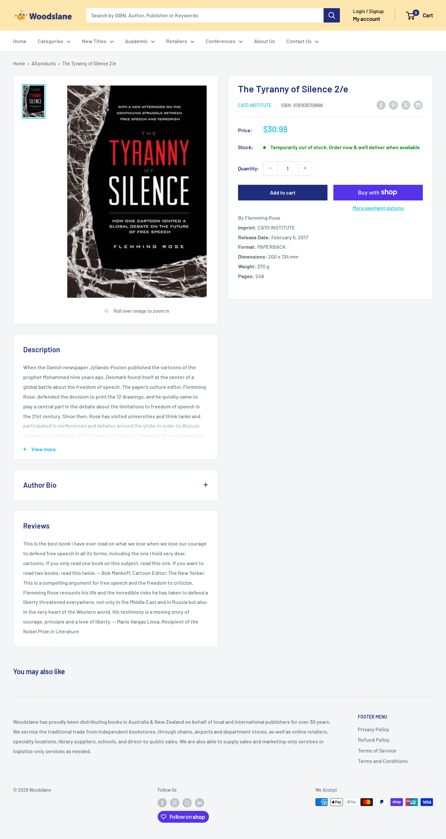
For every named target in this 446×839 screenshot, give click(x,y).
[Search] (332, 15)
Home (19, 41)
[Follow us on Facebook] (162, 802)
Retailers (176, 41)
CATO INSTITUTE (254, 105)
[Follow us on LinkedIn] (199, 802)
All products (44, 63)
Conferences (220, 41)
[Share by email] (418, 105)
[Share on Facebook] (381, 105)
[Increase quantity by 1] (305, 168)
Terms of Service (377, 750)
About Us (264, 41)
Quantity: (248, 168)
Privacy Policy (373, 729)
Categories (50, 41)
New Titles (94, 41)
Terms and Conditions (383, 761)
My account (366, 18)
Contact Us (298, 41)
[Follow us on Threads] (174, 802)
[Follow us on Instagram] (187, 802)
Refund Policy (374, 739)
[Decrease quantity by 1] (270, 168)
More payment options (378, 207)
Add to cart (282, 192)
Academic (136, 41)
